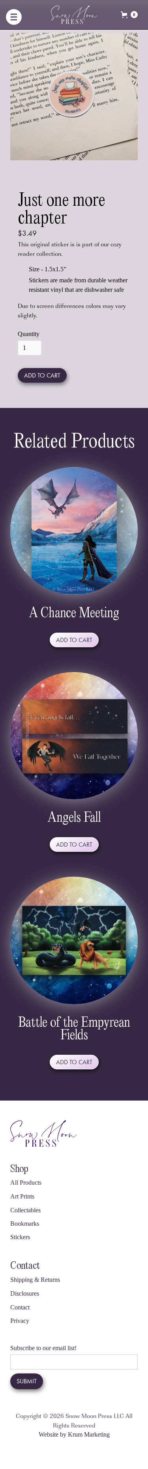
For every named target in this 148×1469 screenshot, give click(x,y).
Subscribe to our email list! (43, 1348)
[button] (27, 14)
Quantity (28, 334)
